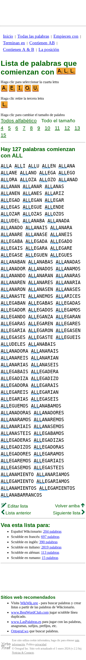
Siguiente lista (67, 513)
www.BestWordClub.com (30, 612)
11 (57, 127)
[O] (28, 91)
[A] (4, 91)
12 (67, 127)
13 (77, 127)
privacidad (40, 644)
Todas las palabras (33, 36)
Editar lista (17, 506)
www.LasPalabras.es (26, 622)
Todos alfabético (19, 120)
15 (3, 135)
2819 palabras (51, 547)
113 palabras (50, 552)
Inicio (8, 36)
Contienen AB (42, 42)
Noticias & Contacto (23, 652)
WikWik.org (29, 603)
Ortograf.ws (19, 631)
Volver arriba (68, 505)
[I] (20, 91)
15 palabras (50, 558)
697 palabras (50, 537)
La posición (49, 49)
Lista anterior (17, 513)
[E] (12, 91)
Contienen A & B (18, 49)
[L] (4, 107)
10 (47, 127)
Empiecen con (65, 36)
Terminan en (14, 42)
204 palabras (52, 531)
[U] (36, 91)
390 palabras (48, 542)
